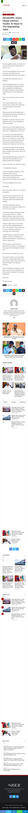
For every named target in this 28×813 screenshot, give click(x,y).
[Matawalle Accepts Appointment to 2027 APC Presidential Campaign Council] (20, 370)
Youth (13, 14)
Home (4, 11)
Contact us (23, 807)
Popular (14, 402)
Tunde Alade (6, 32)
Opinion (9, 11)
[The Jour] (6, 5)
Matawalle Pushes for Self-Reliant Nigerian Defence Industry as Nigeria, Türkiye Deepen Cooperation (8, 569)
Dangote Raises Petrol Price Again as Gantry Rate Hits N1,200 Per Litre (18, 417)
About (7, 807)
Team (10, 807)
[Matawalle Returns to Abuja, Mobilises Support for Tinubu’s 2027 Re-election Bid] (8, 370)
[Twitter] (14, 549)
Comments (22, 402)
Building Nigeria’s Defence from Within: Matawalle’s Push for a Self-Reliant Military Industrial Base (20, 393)
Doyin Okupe (9, 285)
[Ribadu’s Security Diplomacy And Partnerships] (8, 385)
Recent (5, 402)
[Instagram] (17, 549)
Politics (8, 14)
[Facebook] (10, 549)
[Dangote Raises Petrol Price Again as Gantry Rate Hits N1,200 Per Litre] (6, 417)
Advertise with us (16, 807)
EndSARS (15, 285)
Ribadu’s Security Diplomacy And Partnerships (7, 392)
